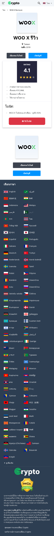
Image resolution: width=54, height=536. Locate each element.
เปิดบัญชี (37, 55)
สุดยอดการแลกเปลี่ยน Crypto (16, 527)
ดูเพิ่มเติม (9, 463)
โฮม (4, 10)
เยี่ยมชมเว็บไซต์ (16, 55)
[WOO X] (26, 158)
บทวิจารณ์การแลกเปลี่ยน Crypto (18, 532)
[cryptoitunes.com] (13, 3)
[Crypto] (27, 474)
